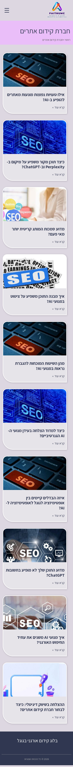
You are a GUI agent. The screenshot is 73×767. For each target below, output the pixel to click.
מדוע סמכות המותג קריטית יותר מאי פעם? (38, 231)
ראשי (67, 40)
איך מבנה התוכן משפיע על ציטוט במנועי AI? (37, 298)
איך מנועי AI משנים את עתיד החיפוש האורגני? (40, 639)
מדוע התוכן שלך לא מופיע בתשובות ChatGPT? (35, 572)
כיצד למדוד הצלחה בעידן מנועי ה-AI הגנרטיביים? (36, 433)
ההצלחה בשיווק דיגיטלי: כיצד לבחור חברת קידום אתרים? (40, 706)
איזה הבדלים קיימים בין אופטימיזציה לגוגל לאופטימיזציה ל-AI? (35, 503)
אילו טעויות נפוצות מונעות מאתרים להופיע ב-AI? (35, 97)
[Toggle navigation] (7, 10)
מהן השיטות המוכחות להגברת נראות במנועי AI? (39, 365)
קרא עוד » (58, 107)
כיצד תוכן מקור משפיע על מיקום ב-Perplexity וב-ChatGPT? (35, 164)
